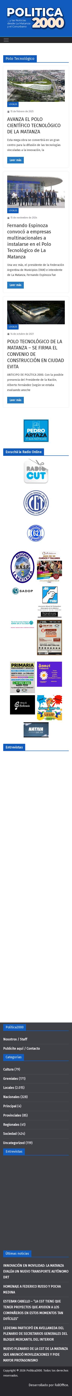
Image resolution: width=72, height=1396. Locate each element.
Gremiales (10, 1079)
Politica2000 (34, 1370)
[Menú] (6, 40)
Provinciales (12, 1115)
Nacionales (11, 1097)
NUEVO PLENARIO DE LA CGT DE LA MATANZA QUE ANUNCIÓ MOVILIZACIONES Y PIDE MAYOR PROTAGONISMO (35, 1354)
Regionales (11, 1125)
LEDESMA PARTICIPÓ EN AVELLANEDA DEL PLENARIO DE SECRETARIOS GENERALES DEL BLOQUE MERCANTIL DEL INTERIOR (35, 1334)
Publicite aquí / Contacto (21, 1048)
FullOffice (61, 1385)
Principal (9, 1106)
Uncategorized (14, 1143)
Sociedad (10, 1134)
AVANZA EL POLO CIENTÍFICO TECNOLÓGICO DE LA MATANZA (34, 125)
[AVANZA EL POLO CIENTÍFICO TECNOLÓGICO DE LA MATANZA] (36, 86)
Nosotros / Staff (15, 1039)
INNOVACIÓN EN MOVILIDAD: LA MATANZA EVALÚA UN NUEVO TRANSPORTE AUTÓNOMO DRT (35, 1271)
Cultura (8, 1069)
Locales (13, 104)
